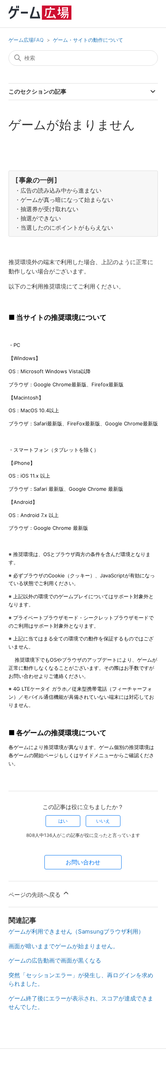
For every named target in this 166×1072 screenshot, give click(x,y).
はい (63, 821)
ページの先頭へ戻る (35, 894)
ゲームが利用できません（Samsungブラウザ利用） (76, 931)
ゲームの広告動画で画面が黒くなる (54, 960)
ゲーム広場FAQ (26, 40)
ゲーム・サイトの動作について (88, 40)
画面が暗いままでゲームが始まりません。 (63, 946)
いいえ (103, 821)
